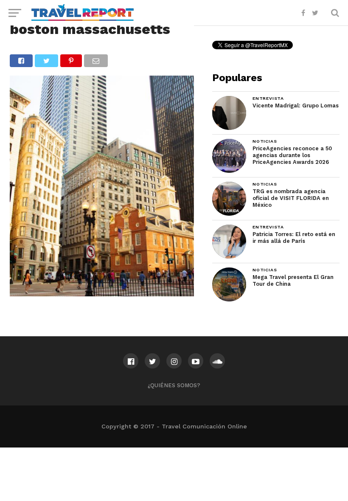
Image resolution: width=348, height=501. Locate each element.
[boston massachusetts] (102, 293)
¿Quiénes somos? (174, 385)
